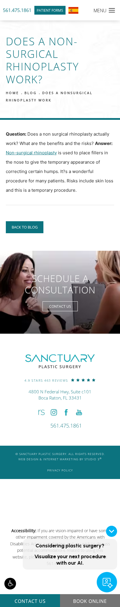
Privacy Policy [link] (60, 470)
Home (12, 93)
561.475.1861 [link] (17, 10)
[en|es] (73, 10)
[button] (10, 583)
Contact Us (60, 306)
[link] (60, 380)
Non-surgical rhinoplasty (31, 152)
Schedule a (60, 284)
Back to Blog (25, 227)
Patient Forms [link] (50, 10)
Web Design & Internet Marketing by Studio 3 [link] (60, 459)
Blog (30, 93)
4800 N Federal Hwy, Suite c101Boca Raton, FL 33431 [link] (60, 395)
